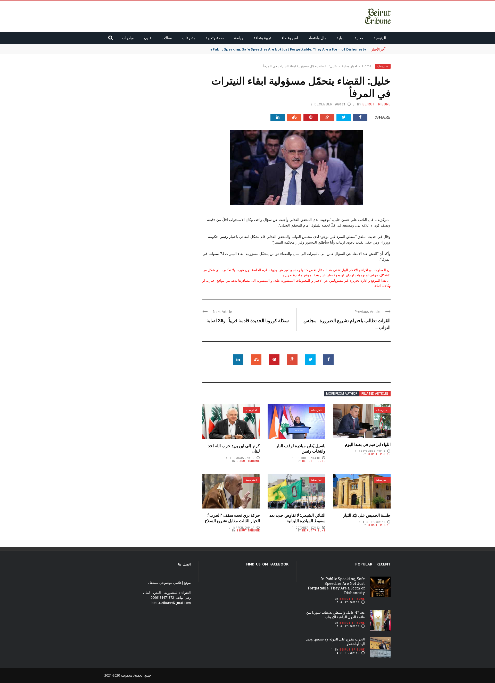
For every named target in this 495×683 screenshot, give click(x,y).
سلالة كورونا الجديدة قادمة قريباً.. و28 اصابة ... (245, 320)
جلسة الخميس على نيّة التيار (367, 515)
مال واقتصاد (317, 37)
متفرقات (188, 37)
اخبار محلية (383, 66)
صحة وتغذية (215, 37)
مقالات (167, 37)
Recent (383, 564)
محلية (358, 37)
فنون (147, 37)
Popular (363, 564)
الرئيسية (380, 37)
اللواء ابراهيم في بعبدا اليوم (368, 444)
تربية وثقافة (262, 37)
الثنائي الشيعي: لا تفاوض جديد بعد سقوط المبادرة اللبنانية (297, 517)
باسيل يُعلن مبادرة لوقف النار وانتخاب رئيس (300, 448)
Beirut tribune (376, 104)
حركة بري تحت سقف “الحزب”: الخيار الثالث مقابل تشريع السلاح (232, 517)
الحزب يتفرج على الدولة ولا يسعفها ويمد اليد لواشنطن (335, 641)
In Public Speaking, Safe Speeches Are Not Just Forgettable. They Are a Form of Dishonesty (287, 49)
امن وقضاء (290, 37)
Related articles (375, 393)
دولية (340, 37)
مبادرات (128, 37)
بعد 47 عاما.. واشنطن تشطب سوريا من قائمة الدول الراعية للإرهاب (335, 614)
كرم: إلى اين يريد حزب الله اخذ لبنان (234, 448)
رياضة (238, 37)
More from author (341, 393)
